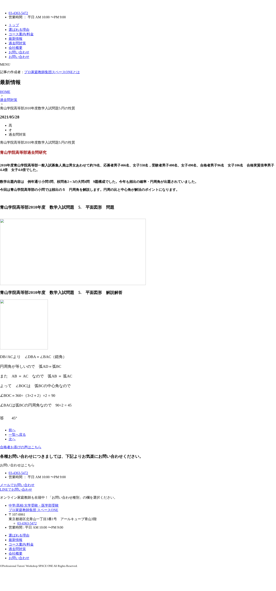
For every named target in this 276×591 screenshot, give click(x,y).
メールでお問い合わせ (17, 485)
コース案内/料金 (21, 34)
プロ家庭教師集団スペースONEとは (52, 72)
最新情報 (15, 38)
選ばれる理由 (19, 29)
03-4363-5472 (18, 13)
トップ (14, 25)
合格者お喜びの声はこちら (20, 447)
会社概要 (15, 48)
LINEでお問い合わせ (16, 489)
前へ (12, 430)
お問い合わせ (19, 52)
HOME (5, 92)
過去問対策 (17, 43)
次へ (12, 439)
